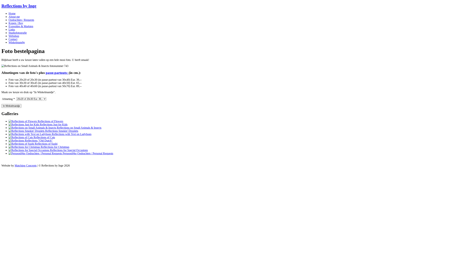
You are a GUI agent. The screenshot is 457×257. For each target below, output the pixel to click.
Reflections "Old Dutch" (38, 140)
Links (12, 29)
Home (12, 13)
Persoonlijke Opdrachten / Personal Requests (87, 153)
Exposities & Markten (21, 26)
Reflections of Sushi (45, 143)
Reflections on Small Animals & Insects (78, 127)
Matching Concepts (26, 165)
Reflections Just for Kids (53, 124)
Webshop (14, 35)
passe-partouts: (57, 73)
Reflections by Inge (18, 6)
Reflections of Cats (44, 137)
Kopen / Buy (16, 23)
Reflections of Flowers (50, 121)
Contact (13, 39)
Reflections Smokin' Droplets (61, 130)
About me (14, 16)
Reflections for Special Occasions (68, 150)
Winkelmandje (17, 42)
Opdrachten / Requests (21, 19)
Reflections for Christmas (54, 146)
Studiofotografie (18, 32)
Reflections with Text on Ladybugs (71, 134)
